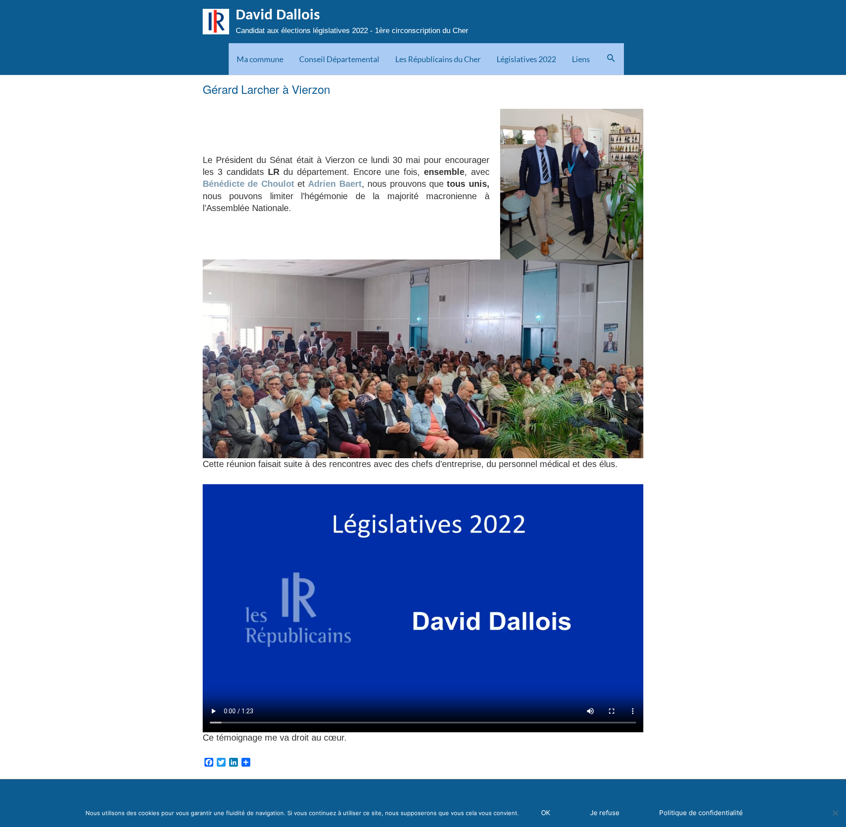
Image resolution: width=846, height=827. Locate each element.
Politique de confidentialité (701, 812)
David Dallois (278, 15)
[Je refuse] (835, 812)
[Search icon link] (611, 59)
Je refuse (605, 812)
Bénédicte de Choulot (248, 184)
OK (545, 812)
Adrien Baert (334, 184)
